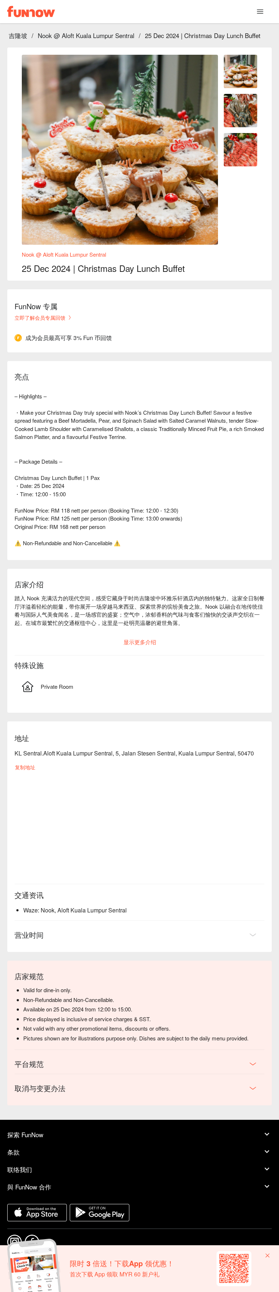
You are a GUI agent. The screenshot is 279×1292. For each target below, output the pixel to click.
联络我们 (19, 1169)
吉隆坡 (18, 35)
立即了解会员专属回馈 (40, 317)
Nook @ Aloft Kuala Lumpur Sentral (86, 35)
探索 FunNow (25, 1134)
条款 (13, 1151)
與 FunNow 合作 (29, 1186)
